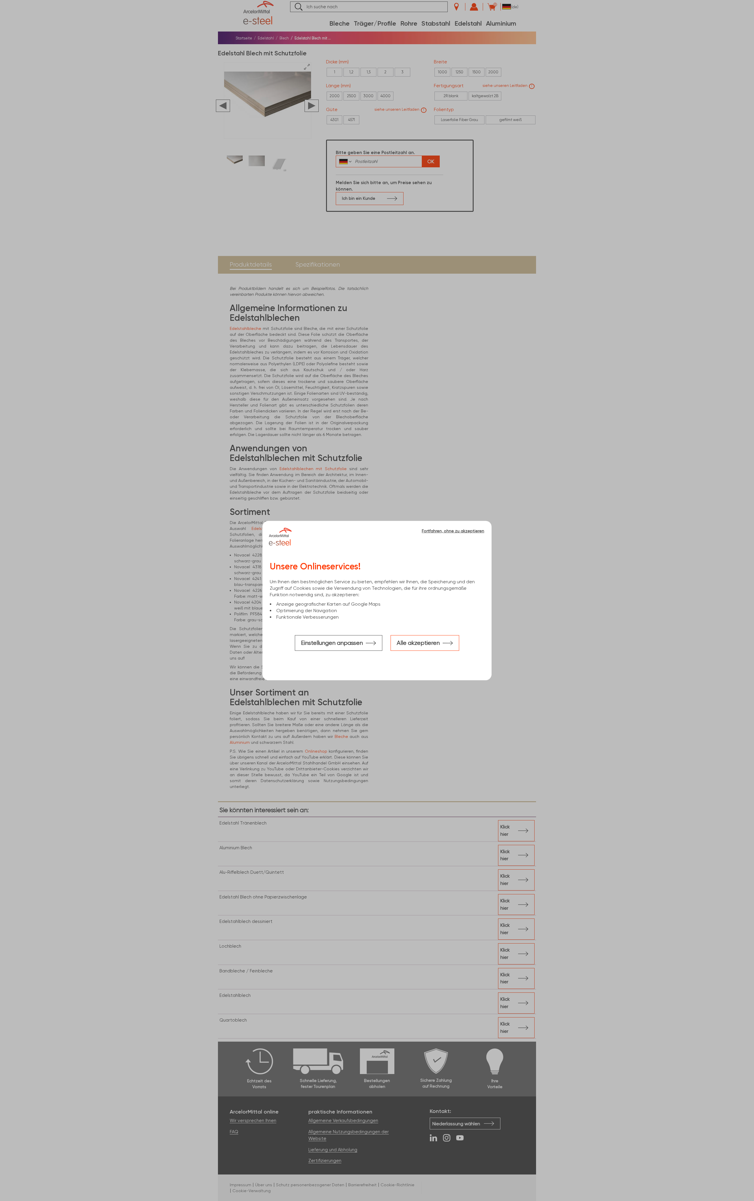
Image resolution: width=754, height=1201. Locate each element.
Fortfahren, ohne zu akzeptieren (453, 530)
